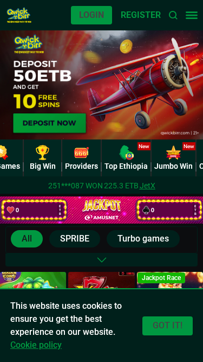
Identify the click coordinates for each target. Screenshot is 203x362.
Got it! (167, 325)
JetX (147, 185)
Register (141, 15)
